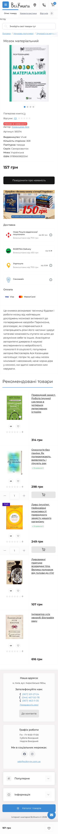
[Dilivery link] (50, 235)
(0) (15, 118)
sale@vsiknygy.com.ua (29, 761)
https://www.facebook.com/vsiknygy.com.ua (24, 754)
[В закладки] (49, 828)
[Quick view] (10, 426)
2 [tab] (27, 107)
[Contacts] (44, 4)
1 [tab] (24, 107)
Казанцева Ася (20, 126)
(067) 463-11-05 (30, 700)
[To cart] (43, 495)
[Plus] (24, 495)
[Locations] (34, 4)
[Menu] (5, 4)
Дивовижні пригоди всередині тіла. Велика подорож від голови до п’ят (42, 566)
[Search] (6, 26)
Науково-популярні (24, 33)
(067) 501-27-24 (30, 694)
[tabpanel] (29, 73)
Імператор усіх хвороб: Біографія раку (42, 617)
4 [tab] (33, 107)
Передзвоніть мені (29, 705)
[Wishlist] (18, 426)
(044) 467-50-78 (30, 697)
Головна (6, 33)
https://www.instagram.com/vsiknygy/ (32, 754)
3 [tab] (30, 107)
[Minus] (5, 495)
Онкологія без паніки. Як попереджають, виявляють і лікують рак (41, 456)
